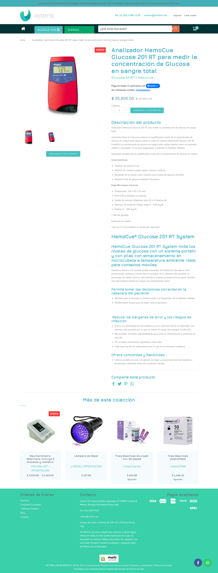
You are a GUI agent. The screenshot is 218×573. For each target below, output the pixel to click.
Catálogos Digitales (29, 508)
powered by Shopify (98, 565)
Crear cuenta (190, 15)
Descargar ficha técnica (63, 154)
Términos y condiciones (141, 565)
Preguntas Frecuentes (30, 504)
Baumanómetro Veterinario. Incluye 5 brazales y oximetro (40, 458)
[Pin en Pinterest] (126, 384)
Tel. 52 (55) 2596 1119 (127, 15)
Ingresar (178, 15)
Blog (22, 512)
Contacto (24, 516)
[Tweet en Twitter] (120, 384)
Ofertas (73, 29)
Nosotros (24, 500)
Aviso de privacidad (118, 565)
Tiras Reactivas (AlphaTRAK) (178, 457)
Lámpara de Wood (86, 455)
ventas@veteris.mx (155, 15)
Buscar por (47, 29)
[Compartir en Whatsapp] (132, 384)
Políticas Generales (163, 565)
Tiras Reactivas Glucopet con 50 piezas (131, 457)
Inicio (22, 40)
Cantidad (115, 105)
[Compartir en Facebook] (113, 384)
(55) (86, 510)
